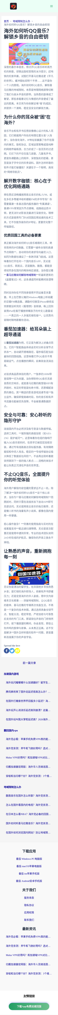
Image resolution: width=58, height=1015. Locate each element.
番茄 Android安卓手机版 (29, 881)
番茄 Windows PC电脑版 (29, 859)
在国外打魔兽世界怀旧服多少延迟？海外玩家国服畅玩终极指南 (29, 701)
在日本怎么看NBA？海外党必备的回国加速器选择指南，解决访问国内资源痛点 (29, 814)
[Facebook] (6, 650)
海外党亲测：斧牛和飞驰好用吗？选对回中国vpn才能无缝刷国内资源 (29, 748)
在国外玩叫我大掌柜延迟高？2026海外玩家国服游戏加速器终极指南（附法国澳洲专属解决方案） (29, 719)
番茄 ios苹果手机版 (29, 873)
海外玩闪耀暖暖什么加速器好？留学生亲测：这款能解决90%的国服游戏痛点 (29, 682)
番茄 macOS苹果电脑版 (29, 866)
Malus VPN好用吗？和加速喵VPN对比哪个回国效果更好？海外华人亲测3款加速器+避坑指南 (29, 757)
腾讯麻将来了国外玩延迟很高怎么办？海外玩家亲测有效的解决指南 (29, 691)
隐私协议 (29, 905)
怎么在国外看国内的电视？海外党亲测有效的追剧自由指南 (29, 805)
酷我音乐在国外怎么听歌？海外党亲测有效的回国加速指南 (29, 795)
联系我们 (29, 920)
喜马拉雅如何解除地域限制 (21, 275)
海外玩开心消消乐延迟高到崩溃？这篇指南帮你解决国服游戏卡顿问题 (29, 710)
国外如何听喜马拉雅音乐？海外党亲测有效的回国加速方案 (29, 823)
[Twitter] (12, 650)
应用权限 (29, 912)
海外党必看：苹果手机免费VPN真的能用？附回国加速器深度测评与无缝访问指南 (29, 739)
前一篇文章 (29, 663)
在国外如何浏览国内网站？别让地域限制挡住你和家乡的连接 (29, 832)
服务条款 (29, 897)
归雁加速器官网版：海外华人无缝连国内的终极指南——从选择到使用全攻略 (29, 766)
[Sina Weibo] (17, 650)
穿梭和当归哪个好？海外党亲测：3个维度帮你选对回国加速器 (29, 776)
